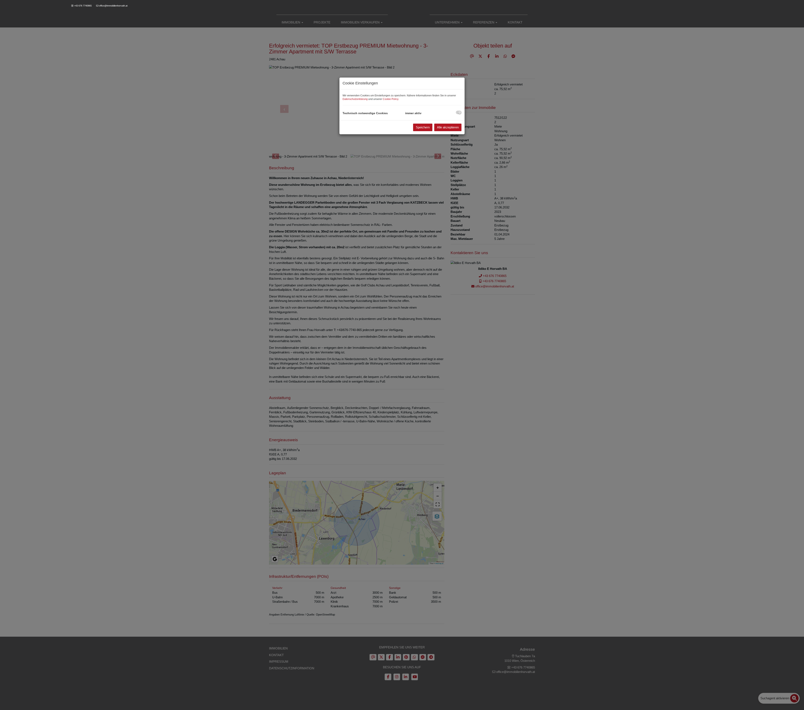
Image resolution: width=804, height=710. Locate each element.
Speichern (423, 127)
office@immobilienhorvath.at (113, 5)
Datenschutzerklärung (355, 99)
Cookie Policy (390, 99)
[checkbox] (458, 112)
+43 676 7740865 (83, 5)
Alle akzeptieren (448, 127)
